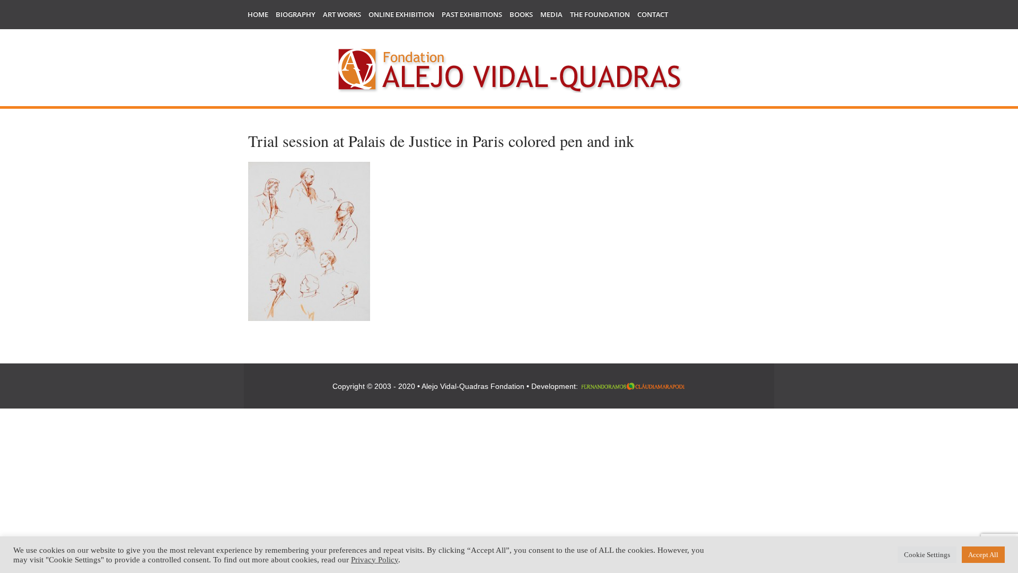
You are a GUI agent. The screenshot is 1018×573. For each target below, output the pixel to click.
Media (551, 14)
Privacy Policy (374, 559)
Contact (652, 14)
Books (521, 14)
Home (258, 14)
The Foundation (600, 14)
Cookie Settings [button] (927, 555)
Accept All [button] (983, 555)
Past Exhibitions (472, 14)
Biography (295, 14)
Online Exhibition (401, 14)
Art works (342, 14)
